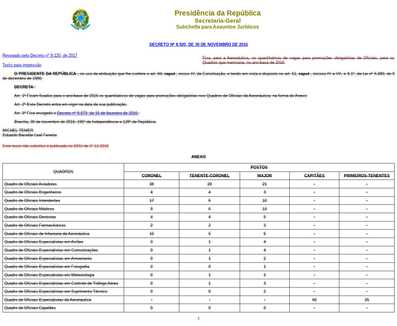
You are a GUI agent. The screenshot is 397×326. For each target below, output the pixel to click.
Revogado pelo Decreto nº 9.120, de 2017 (39, 55)
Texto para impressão (21, 65)
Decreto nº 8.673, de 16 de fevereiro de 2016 (98, 113)
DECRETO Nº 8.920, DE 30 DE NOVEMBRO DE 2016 (198, 44)
